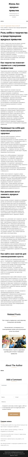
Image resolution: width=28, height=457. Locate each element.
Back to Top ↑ (14, 455)
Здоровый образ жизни (12, 26)
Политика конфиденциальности (14, 452)
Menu (2, 21)
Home (2, 26)
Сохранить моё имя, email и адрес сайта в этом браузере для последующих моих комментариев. (14, 407)
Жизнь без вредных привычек (14, 7)
